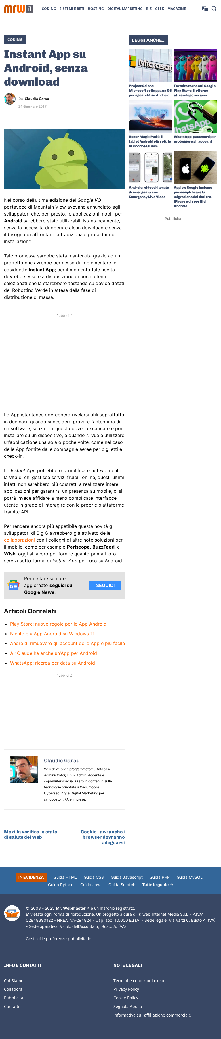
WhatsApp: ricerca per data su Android (52, 663)
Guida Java (91, 884)
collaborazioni (19, 540)
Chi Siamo (13, 980)
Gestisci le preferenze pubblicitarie (58, 938)
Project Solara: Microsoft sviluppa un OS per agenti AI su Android (150, 90)
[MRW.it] (18, 9)
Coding (14, 39)
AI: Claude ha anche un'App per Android (53, 653)
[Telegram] (119, 99)
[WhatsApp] (106, 99)
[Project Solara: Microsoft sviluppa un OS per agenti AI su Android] (150, 65)
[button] (214, 8)
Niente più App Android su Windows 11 (52, 633)
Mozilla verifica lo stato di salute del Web (30, 834)
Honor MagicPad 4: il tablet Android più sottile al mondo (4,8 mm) (150, 141)
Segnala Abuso (127, 1006)
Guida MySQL (190, 877)
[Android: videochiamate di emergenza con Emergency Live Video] (150, 167)
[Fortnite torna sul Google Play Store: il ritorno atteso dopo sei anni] (195, 65)
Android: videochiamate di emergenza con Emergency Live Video (149, 192)
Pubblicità (13, 997)
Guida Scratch (121, 884)
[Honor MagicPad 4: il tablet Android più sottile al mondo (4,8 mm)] (150, 116)
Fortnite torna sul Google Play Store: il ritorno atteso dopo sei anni (195, 90)
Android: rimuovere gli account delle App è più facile (67, 643)
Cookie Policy (125, 997)
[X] (79, 99)
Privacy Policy (126, 989)
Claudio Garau (37, 99)
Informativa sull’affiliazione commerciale (152, 1015)
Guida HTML (65, 877)
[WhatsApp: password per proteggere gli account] (195, 116)
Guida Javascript (127, 877)
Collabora (13, 989)
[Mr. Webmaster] (12, 913)
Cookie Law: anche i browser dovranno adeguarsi (103, 837)
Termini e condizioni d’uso (138, 980)
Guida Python (60, 884)
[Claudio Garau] (11, 99)
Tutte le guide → (157, 884)
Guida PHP (160, 877)
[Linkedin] (92, 99)
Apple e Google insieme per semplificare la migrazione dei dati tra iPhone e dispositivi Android (193, 197)
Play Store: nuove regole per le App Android (58, 624)
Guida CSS (94, 877)
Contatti (11, 1006)
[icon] (205, 8)
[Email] (119, 112)
